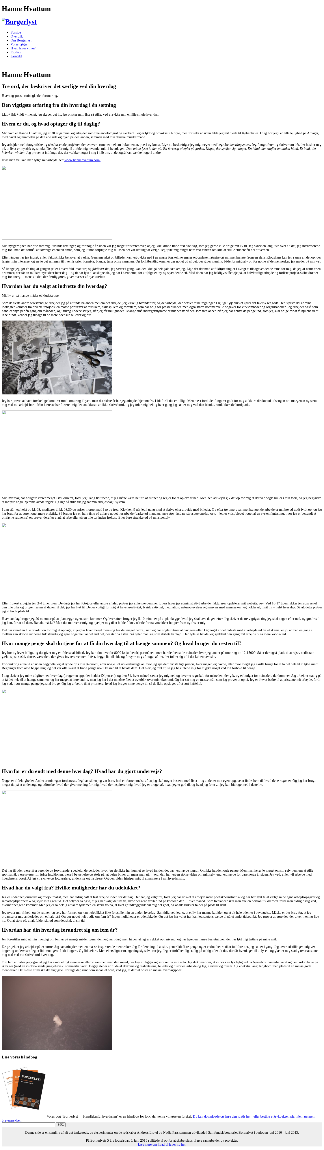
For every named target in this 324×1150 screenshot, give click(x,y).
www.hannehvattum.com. (82, 160)
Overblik (17, 36)
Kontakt (16, 56)
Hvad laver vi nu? (23, 48)
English (16, 52)
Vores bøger (19, 44)
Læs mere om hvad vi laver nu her (161, 1144)
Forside (16, 32)
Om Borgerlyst (21, 40)
